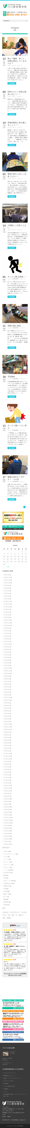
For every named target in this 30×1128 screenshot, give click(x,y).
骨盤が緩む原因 (14, 326)
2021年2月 (6, 663)
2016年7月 (6, 799)
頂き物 (5, 904)
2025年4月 (6, 598)
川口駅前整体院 (15, 278)
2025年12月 (6, 577)
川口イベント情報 (8, 880)
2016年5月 (6, 804)
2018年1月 (6, 751)
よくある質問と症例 (9, 1086)
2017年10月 (6, 759)
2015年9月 (6, 825)
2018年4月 (6, 743)
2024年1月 (6, 617)
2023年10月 (6, 625)
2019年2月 (6, 719)
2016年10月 (6, 791)
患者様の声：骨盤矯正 (7, 1058)
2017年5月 (6, 772)
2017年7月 (6, 767)
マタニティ (6, 867)
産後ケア (5, 894)
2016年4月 (6, 807)
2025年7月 (6, 591)
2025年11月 (6, 580)
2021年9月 (6, 646)
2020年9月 (6, 676)
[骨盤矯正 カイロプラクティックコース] (13, 1030)
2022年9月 (6, 636)
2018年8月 (6, 735)
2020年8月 (6, 679)
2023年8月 (6, 628)
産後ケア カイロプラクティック (12, 1078)
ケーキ (4, 915)
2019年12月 (6, 697)
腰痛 (4, 899)
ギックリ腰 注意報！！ (17, 277)
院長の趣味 (12, 1051)
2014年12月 (6, 844)
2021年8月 (6, 649)
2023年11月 (6, 622)
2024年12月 (6, 601)
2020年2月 (6, 695)
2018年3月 (6, 745)
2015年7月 (6, 831)
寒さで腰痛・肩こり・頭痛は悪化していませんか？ (17, 60)
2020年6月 (6, 684)
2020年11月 (6, 670)
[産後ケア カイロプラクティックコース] (13, 1019)
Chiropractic (5, 912)
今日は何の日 (7, 872)
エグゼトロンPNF (8, 1081)
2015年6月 (6, 833)
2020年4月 (6, 689)
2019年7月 (6, 708)
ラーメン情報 (7, 870)
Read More (12, 83)
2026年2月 (6, 574)
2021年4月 (6, 657)
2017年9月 (6, 761)
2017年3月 (6, 777)
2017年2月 (6, 780)
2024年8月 (6, 609)
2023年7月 (6, 630)
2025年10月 (6, 582)
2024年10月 (6, 606)
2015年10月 (6, 823)
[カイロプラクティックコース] (13, 1008)
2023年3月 (6, 633)
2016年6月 (6, 801)
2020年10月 (6, 673)
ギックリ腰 (24, 912)
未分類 (5, 891)
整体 (13, 915)
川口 (9, 915)
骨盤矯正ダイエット (9, 1075)
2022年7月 (6, 641)
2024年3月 (6, 612)
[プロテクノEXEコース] (13, 1040)
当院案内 (5, 1089)
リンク (5, 1091)
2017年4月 (6, 775)
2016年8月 (6, 796)
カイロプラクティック (9, 854)
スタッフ (14, 65)
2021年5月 (6, 655)
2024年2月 (6, 615)
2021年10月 (6, 644)
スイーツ (5, 859)
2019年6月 (6, 710)
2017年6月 (6, 769)
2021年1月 (6, 665)
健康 (4, 875)
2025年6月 (6, 593)
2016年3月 (6, 809)
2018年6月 (6, 737)
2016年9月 (6, 793)
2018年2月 (6, 748)
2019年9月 (6, 703)
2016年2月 (6, 812)
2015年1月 (6, 841)
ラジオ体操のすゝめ (6, 1062)
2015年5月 (6, 836)
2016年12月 (6, 785)
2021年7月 (6, 652)
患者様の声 (6, 886)
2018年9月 (6, 732)
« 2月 (7, 567)
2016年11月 (6, 788)
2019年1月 (6, 721)
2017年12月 (6, 753)
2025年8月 (6, 588)
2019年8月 (6, 705)
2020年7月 (6, 681)
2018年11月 (6, 727)
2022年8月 (6, 639)
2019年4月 (6, 713)
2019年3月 (6, 716)
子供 (4, 878)
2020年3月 (6, 692)
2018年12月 (6, 724)
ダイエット (6, 862)
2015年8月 (6, 828)
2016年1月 (6, 815)
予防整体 (11, 377)
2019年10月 (6, 700)
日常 (4, 888)
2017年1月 (6, 783)
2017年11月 (6, 756)
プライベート (7, 864)
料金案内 (5, 1083)
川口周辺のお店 (7, 883)
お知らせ (5, 851)
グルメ (5, 856)
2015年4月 (6, 839)
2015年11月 (6, 820)
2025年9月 (6, 585)
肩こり (5, 896)
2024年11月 (6, 604)
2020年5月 (6, 687)
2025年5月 (6, 596)
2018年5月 (6, 740)
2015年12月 (6, 817)
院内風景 (5, 902)
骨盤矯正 (9, 917)
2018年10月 (6, 729)
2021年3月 (6, 660)
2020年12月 (6, 668)
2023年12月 (6, 620)
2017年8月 (6, 764)
